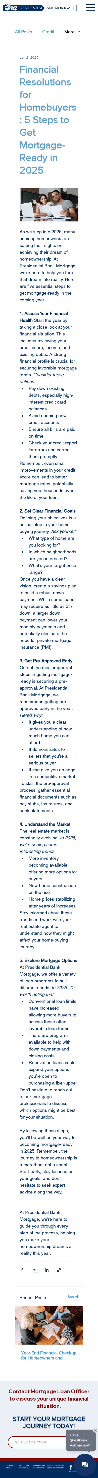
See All (73, 1297)
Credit (48, 31)
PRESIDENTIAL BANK (39, 1465)
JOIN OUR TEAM (24, 1465)
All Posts (23, 31)
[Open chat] (85, 1465)
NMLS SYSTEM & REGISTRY (55, 1468)
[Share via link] (59, 1270)
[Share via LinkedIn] (46, 1270)
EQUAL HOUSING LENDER (55, 1465)
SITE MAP (8, 1468)
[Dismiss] (95, 1430)
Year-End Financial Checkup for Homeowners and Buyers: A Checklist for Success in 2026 (48, 1355)
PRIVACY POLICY (24, 1468)
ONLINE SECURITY (38, 1468)
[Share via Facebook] (22, 1270)
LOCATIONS (9, 1465)
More (69, 31)
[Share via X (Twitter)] (34, 1270)
